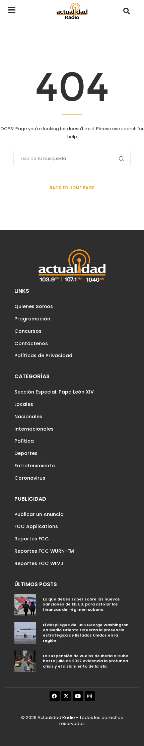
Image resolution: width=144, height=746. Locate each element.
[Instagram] (90, 696)
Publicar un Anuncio (39, 514)
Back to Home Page (72, 188)
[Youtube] (78, 696)
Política (24, 441)
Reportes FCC (31, 538)
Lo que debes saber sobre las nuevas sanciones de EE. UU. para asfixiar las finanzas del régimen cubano (81, 604)
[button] (126, 10)
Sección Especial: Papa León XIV (54, 392)
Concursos (28, 331)
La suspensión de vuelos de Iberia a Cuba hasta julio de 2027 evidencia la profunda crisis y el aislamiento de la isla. (85, 661)
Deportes (26, 453)
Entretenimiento (34, 465)
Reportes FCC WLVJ (38, 563)
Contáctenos (31, 343)
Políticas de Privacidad (43, 355)
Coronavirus (29, 478)
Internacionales (34, 429)
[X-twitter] (66, 696)
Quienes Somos (33, 306)
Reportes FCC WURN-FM (44, 551)
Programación (32, 318)
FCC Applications (36, 526)
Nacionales (28, 416)
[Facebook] (55, 696)
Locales (23, 404)
